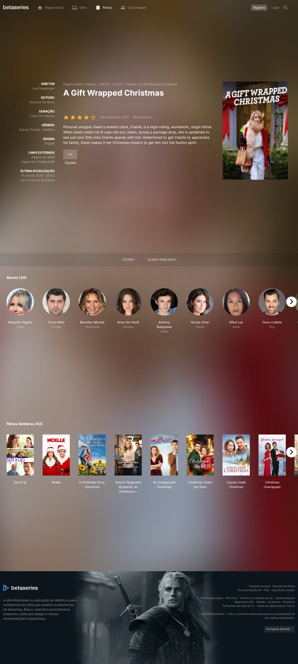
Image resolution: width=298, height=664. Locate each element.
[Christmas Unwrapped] (272, 455)
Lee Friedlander (43, 88)
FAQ (266, 590)
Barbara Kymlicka (42, 102)
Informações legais (211, 598)
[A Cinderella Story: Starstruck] (92, 455)
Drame (131, 84)
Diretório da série (259, 586)
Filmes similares (162, 259)
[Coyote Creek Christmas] (236, 455)
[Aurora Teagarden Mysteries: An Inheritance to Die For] (128, 455)
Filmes (90, 84)
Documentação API (250, 590)
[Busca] (286, 7)
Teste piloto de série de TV (238, 605)
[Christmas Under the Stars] (200, 455)
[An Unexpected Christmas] (164, 455)
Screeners (274, 602)
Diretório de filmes (284, 586)
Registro (259, 7)
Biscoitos (231, 598)
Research (289, 602)
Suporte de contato (283, 590)
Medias (261, 602)
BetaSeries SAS (244, 602)
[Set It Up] (20, 455)
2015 (118, 84)
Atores (128, 259)
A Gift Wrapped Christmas (159, 84)
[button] (20, 313)
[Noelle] (56, 455)
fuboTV (105, 84)
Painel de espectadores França (276, 605)
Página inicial (72, 84)
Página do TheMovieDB (38, 162)
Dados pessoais (285, 598)
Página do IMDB (43, 157)
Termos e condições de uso (256, 598)
